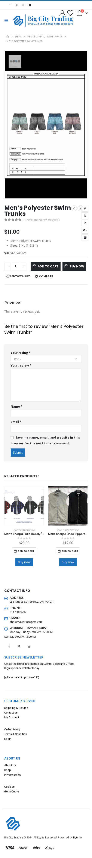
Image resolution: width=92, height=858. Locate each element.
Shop (7, 770)
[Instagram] (23, 5)
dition (23, 734)
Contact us (11, 712)
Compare (46, 276)
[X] (16, 5)
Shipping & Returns (16, 707)
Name (16, 406)
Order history (12, 729)
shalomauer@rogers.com (26, 622)
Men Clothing (28, 530)
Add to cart (48, 266)
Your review (21, 365)
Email (85, 237)
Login (7, 738)
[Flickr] (30, 5)
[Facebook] (10, 5)
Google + (85, 230)
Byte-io (77, 837)
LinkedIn (85, 222)
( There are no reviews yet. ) (41, 220)
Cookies (9, 786)
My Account (11, 717)
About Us (10, 765)
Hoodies (17, 530)
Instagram (29, 646)
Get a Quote (11, 791)
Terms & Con (12, 734)
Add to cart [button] (26, 551)
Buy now (77, 266)
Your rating (21, 353)
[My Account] (62, 13)
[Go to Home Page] (7, 36)
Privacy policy (12, 774)
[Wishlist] (70, 13)
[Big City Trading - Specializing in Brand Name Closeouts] (20, 20)
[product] (24, 506)
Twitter (85, 215)
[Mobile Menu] (7, 20)
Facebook (85, 208)
